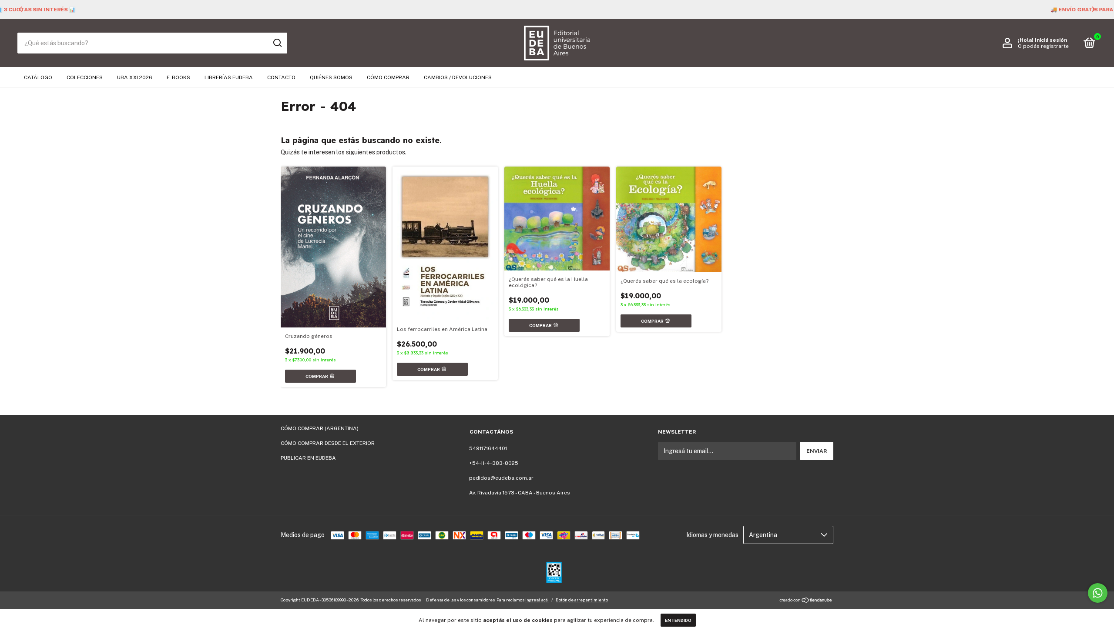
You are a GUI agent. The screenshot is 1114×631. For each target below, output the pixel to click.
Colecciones (85, 77)
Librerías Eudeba (229, 77)
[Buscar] (277, 43)
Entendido (678, 620)
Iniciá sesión (1051, 40)
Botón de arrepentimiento (582, 599)
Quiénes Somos (331, 77)
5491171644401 (488, 448)
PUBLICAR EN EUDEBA (308, 458)
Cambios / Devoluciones (458, 77)
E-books (178, 77)
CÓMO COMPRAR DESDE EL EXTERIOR (328, 443)
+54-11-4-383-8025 (493, 463)
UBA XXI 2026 (134, 77)
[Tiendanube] (806, 601)
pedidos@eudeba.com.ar (501, 478)
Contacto (281, 77)
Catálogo (38, 77)
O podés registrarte (1043, 46)
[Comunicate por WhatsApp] (1097, 593)
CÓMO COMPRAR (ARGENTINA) (320, 428)
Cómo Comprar (388, 77)
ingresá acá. (537, 599)
